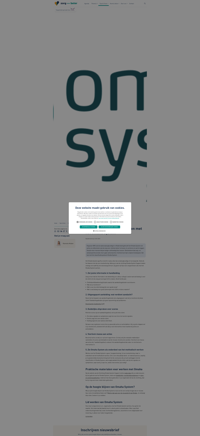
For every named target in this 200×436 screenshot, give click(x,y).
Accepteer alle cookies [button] (88, 226)
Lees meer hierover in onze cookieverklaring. (109, 218)
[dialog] (100, 218)
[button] (100, 231)
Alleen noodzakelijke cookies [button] (109, 226)
